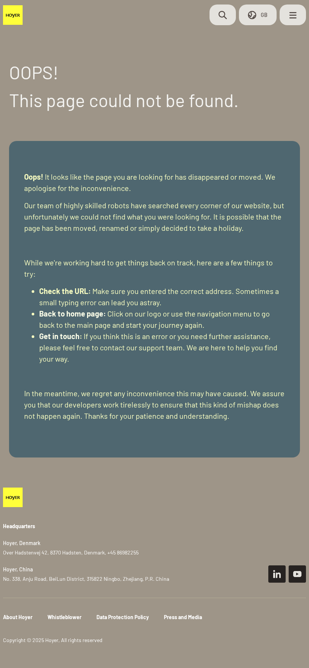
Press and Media (183, 617)
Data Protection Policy (122, 617)
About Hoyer (17, 617)
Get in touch (59, 336)
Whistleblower (64, 617)
